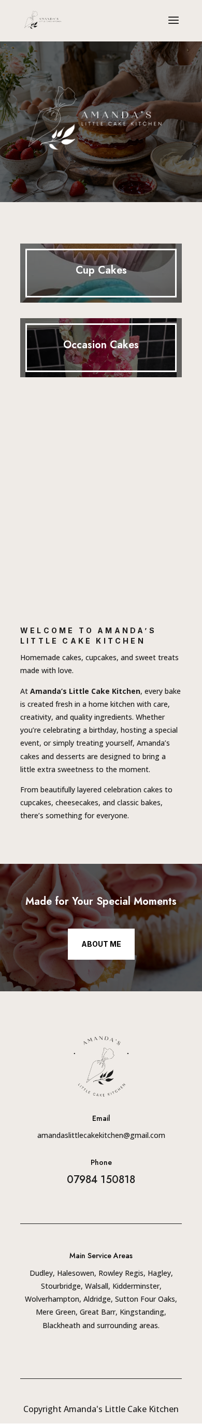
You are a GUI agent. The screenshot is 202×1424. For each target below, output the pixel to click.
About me (101, 943)
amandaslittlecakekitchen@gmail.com (101, 1135)
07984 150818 (101, 1179)
